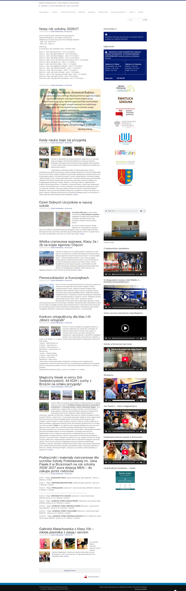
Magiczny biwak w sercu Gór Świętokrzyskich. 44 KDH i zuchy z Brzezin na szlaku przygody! (65, 380)
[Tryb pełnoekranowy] (144, 274)
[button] (125, 264)
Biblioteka (82, 12)
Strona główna (44, 12)
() (123, 61)
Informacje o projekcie (141, 589)
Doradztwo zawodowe (118, 12)
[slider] (123, 274)
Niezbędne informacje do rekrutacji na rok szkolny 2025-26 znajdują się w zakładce (124, 38)
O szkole (54, 12)
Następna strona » (70, 570)
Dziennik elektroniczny (68, 12)
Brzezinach (68, 31)
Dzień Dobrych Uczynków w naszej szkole (65, 204)
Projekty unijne (103, 12)
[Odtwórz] (106, 274)
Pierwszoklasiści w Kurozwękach (64, 278)
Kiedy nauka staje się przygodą (62, 140)
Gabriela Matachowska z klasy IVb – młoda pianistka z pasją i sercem (66, 530)
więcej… (76, 194)
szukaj (145, 20)
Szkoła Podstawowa (57, 31)
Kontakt (140, 12)
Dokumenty (91, 12)
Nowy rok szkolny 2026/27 (59, 29)
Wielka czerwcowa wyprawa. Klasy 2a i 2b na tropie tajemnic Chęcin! (68, 243)
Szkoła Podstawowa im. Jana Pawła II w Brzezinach (59, 4)
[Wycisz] (141, 274)
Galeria (131, 12)
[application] (125, 263)
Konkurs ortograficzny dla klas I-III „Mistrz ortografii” (65, 318)
